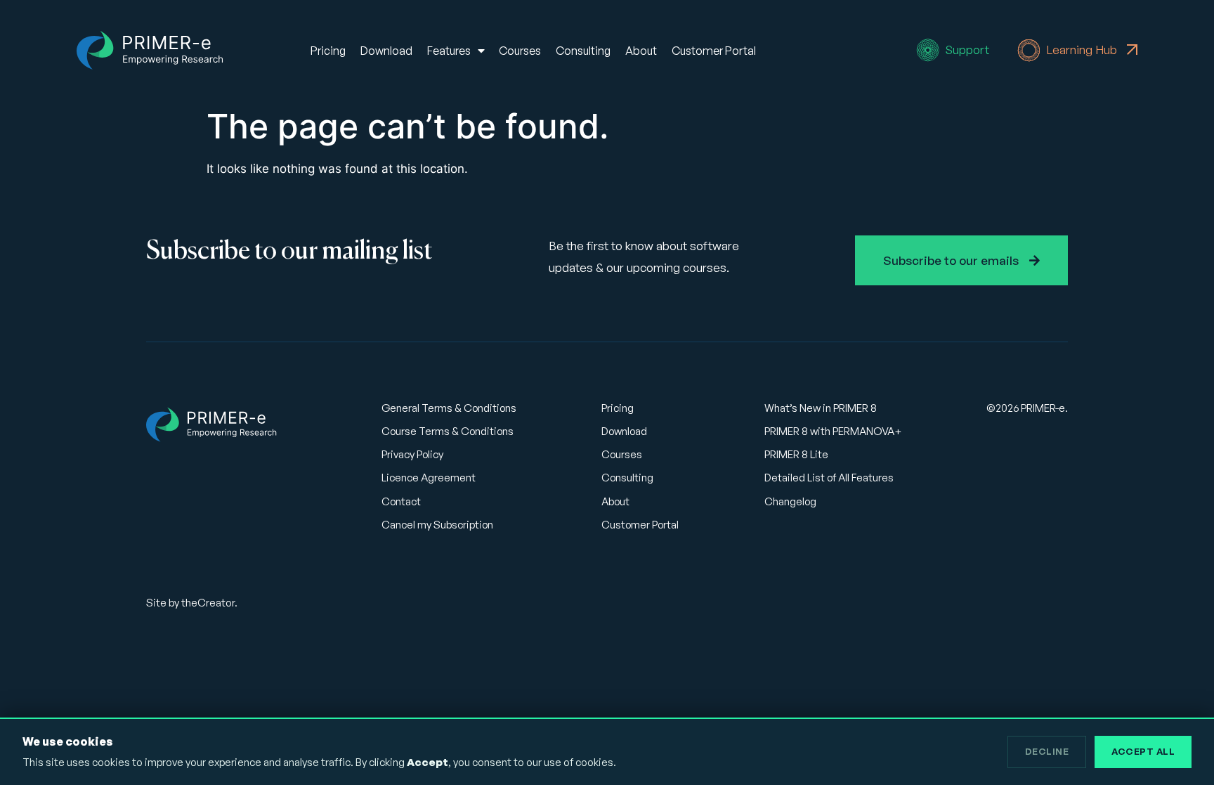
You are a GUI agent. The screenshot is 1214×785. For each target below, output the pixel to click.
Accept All (1143, 751)
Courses (520, 51)
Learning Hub (1083, 49)
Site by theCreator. (191, 602)
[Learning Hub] (1028, 50)
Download (386, 51)
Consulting (583, 51)
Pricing (328, 51)
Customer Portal (714, 51)
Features (449, 51)
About (641, 51)
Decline (1047, 751)
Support (967, 49)
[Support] (927, 50)
